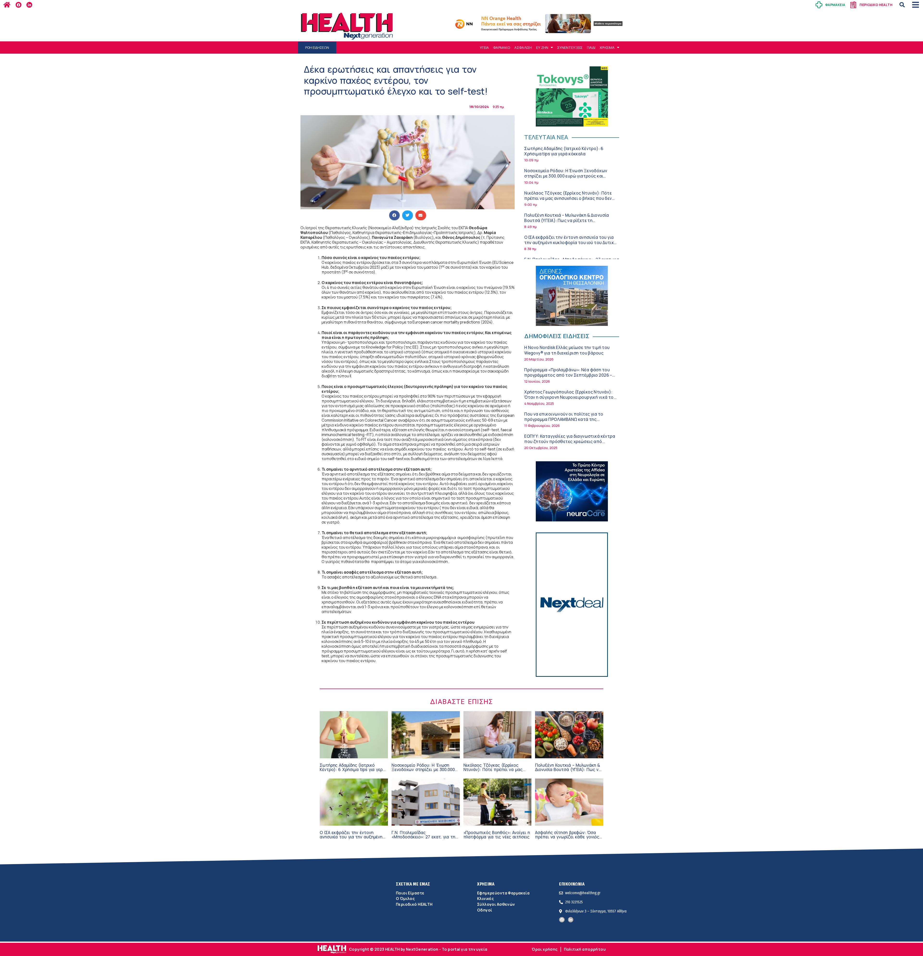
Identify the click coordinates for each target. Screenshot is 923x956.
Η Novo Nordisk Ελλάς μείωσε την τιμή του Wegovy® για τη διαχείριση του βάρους (567, 350)
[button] (902, 5)
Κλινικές (485, 898)
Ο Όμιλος (405, 898)
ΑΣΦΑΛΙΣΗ (523, 47)
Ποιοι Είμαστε (410, 893)
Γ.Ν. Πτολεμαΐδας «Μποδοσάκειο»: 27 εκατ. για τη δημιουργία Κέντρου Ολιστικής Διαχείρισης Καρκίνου (423, 839)
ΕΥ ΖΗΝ (542, 47)
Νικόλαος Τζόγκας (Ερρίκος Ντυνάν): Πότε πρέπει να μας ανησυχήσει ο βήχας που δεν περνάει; (568, 198)
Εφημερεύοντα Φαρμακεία (503, 893)
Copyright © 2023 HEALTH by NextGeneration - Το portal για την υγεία (418, 949)
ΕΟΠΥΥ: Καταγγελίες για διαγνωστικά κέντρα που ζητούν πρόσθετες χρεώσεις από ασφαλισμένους (569, 441)
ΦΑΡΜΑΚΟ (501, 47)
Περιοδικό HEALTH (414, 904)
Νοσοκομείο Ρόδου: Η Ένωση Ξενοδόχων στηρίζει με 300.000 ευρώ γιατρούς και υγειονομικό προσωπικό (565, 176)
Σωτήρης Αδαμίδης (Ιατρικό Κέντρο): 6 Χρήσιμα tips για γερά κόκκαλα (563, 151)
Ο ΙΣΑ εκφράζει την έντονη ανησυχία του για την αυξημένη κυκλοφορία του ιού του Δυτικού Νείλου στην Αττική (571, 242)
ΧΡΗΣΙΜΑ (607, 47)
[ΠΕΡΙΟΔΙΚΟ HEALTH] (853, 4)
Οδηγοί (484, 910)
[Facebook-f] (18, 5)
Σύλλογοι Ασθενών (496, 904)
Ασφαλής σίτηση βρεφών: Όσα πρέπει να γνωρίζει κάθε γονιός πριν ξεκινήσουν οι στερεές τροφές (567, 839)
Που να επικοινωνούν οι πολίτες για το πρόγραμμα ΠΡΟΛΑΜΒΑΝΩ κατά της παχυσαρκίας (563, 419)
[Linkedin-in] (29, 5)
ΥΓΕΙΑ (484, 47)
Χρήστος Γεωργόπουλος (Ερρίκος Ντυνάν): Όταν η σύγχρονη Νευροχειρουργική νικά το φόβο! (568, 397)
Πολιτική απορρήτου (585, 949)
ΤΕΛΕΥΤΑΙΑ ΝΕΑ (546, 137)
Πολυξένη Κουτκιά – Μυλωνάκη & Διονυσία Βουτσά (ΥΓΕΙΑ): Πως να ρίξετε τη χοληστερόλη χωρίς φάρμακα (566, 220)
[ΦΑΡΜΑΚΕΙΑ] (819, 4)
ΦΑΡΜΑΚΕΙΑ (835, 4)
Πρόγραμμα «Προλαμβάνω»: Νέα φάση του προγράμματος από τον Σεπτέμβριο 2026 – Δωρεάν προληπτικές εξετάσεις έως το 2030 (569, 375)
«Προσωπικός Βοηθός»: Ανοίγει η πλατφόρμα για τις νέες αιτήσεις (496, 835)
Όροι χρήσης (545, 949)
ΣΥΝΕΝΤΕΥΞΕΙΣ (570, 47)
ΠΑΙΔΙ (591, 47)
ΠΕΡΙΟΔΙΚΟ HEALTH (876, 4)
